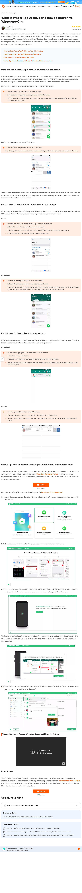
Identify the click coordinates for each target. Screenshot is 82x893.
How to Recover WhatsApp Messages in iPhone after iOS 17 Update (29, 817)
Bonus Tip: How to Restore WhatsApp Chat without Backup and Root (28, 61)
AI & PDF (50, 6)
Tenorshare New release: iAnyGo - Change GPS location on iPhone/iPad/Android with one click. (38, 832)
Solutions (56, 6)
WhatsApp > (13, 13)
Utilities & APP (41, 6)
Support (65, 6)
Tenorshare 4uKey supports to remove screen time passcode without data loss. (33, 828)
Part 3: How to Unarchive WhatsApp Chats (19, 58)
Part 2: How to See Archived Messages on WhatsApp (22, 54)
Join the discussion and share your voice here (22, 805)
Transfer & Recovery (31, 6)
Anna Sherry (9, 27)
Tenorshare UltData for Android (47, 474)
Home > (5, 13)
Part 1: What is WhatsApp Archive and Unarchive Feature (23, 51)
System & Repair (19, 6)
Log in (77, 6)
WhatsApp (23, 29)
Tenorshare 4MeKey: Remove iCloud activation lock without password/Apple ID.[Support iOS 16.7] (40, 835)
